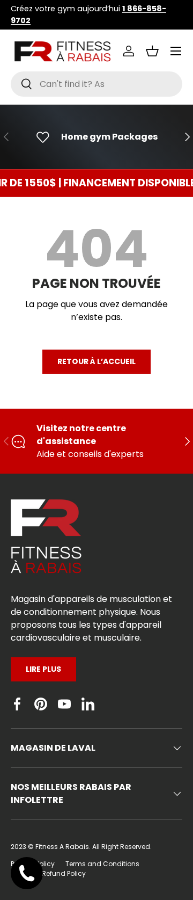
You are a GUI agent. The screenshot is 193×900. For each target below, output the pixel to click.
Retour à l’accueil (96, 361)
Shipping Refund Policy (48, 873)
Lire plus (43, 669)
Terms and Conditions (102, 863)
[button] (152, 51)
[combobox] (96, 84)
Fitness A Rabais (62, 846)
